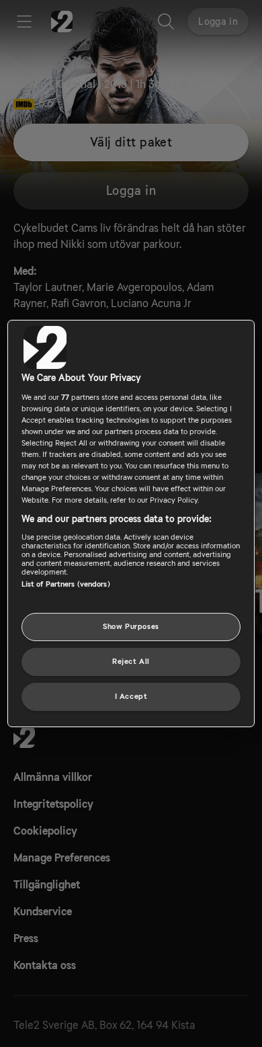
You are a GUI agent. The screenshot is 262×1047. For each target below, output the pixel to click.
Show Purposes (131, 626)
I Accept (131, 696)
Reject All (131, 661)
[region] (131, 523)
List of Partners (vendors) (65, 584)
